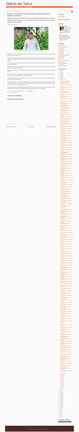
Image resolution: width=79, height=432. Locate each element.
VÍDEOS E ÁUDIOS (61, 66)
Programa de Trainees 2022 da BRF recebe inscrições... (65, 268)
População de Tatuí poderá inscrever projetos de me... (65, 87)
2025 (60, 72)
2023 (60, 75)
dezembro (62, 79)
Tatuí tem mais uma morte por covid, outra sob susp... (66, 201)
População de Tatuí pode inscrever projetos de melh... (65, 206)
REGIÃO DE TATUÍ (14, 92)
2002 (60, 412)
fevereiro (61, 386)
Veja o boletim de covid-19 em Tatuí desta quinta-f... (65, 314)
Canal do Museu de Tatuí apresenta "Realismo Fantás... (65, 298)
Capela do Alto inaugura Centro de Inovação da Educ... (65, 138)
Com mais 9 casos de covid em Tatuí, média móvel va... (66, 96)
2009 (60, 406)
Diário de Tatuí (19, 4)
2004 (60, 409)
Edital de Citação (61, 16)
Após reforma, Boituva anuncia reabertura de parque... (65, 106)
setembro (61, 376)
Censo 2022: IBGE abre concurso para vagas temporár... (66, 209)
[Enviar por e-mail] (28, 91)
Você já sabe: (62, 323)
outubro (61, 374)
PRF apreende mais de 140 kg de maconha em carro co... (65, 82)
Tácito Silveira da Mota (63, 35)
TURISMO (60, 64)
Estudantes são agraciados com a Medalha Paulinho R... (65, 122)
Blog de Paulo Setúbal (63, 25)
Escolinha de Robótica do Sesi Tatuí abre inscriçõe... (65, 136)
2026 (60, 70)
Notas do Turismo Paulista (64, 112)
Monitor (59, 59)
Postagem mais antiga (51, 126)
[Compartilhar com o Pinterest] (32, 91)
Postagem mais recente (11, 126)
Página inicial (31, 126)
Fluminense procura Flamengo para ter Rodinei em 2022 (66, 235)
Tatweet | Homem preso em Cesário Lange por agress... (65, 103)
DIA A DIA (59, 52)
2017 (60, 394)
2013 (60, 400)
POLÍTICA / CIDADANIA (62, 60)
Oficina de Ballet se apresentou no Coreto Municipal (65, 194)
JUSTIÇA (59, 57)
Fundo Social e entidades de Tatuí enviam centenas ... (65, 92)
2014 (60, 398)
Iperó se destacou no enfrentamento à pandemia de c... (66, 134)
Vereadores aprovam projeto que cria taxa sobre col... (65, 307)
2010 (60, 404)
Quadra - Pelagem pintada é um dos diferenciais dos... (65, 366)
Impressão (61, 36)
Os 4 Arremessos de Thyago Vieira (65, 345)
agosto (61, 377)
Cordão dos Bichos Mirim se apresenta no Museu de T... (66, 286)
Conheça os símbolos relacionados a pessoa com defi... (66, 347)
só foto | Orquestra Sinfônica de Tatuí (66, 118)
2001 (60, 413)
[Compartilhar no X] (30, 91)
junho (61, 380)
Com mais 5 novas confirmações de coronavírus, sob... (65, 350)
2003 (60, 410)
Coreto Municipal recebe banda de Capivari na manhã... (65, 337)
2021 (60, 78)
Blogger (48, 429)
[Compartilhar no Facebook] (31, 91)
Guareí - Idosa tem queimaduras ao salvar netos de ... (65, 223)
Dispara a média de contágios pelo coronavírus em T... (65, 368)
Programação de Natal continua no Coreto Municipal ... (65, 192)
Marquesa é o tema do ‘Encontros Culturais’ (67, 27)
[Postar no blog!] (29, 91)
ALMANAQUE (60, 45)
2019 (60, 391)
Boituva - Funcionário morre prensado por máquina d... (66, 226)
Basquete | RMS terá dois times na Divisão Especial (65, 309)
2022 (60, 76)
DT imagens (60, 53)
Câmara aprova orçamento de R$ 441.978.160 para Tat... (65, 152)
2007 (60, 407)
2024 (60, 73)
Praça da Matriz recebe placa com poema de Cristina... (65, 251)
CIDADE (59, 48)
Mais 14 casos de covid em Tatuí (65, 80)
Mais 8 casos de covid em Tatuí (65, 120)
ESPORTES (60, 56)
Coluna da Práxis (62, 207)
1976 (60, 416)
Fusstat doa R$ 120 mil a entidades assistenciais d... (65, 168)
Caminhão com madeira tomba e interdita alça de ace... (65, 357)
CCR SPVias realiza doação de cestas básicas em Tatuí (66, 214)
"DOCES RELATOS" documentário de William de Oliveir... (66, 110)
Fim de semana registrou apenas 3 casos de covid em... (65, 108)
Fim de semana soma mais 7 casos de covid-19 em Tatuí (66, 272)
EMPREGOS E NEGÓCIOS (62, 55)
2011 (60, 403)
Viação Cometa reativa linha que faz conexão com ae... (65, 164)
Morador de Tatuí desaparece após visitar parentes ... (65, 359)
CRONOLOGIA (60, 49)
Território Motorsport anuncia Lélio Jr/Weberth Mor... (65, 216)
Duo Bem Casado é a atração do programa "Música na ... (65, 196)
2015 (60, 397)
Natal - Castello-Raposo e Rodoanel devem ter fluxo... (65, 141)
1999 (60, 415)
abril (61, 383)
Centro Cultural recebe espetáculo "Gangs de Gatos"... (65, 293)
